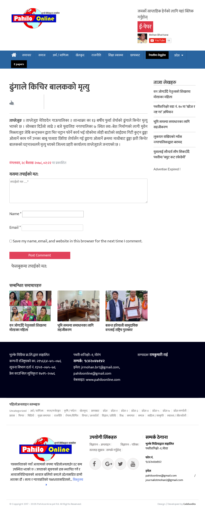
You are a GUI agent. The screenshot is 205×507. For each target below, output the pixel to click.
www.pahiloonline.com (103, 380)
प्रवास (12, 416)
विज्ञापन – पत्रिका (130, 444)
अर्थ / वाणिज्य (60, 55)
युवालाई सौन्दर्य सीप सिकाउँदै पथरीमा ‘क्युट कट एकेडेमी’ (171, 154)
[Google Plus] (120, 465)
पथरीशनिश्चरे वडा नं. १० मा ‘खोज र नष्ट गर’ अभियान (174, 109)
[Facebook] (95, 465)
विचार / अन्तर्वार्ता (90, 416)
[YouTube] (133, 465)
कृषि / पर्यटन (70, 411)
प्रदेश (177, 55)
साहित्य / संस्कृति (156, 416)
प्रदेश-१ (114, 411)
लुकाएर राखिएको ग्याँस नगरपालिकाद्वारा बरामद (168, 139)
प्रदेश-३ (134, 411)
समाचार (26, 55)
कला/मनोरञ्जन (53, 411)
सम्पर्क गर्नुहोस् (113, 450)
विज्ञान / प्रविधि (109, 416)
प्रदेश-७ (166, 411)
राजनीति (96, 55)
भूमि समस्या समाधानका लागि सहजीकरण (75, 328)
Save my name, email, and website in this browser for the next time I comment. (77, 241)
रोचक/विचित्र (71, 416)
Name (15, 214)
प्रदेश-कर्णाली (180, 411)
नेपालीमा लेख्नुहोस (157, 55)
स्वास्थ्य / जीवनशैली (176, 416)
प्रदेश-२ (124, 411)
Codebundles (189, 504)
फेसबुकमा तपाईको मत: (29, 266)
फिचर (21, 416)
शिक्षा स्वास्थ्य (115, 55)
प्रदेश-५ (155, 411)
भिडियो (31, 416)
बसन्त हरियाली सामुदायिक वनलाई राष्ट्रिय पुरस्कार (122, 328)
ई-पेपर (145, 26)
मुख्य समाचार (44, 416)
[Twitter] (108, 465)
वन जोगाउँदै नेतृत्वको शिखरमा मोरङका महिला (27, 328)
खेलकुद (80, 55)
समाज (41, 55)
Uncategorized (18, 411)
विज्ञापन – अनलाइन (99, 444)
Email (15, 228)
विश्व (122, 416)
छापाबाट (135, 55)
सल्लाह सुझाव (96, 450)
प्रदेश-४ (145, 411)
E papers (19, 64)
